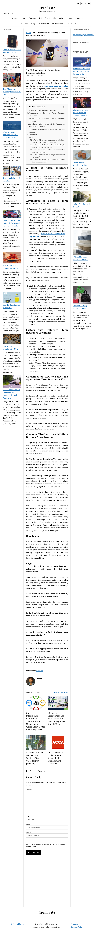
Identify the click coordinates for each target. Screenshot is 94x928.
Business (62, 18)
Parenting (32, 18)
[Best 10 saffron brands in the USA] (12, 258)
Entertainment (43, 23)
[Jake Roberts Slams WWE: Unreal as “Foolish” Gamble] (82, 103)
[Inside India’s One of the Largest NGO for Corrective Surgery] (82, 62)
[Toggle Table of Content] (62, 107)
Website (28, 832)
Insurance (79, 18)
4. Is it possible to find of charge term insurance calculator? (48, 156)
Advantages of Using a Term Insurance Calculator (47, 114)
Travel (47, 18)
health (14, 18)
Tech (40, 18)
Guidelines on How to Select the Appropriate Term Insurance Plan (47, 125)
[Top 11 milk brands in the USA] (12, 171)
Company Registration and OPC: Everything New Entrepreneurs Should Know (57, 718)
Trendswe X (76, 924)
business (39, 670)
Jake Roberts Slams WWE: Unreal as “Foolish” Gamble (80, 113)
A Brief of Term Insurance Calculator (43, 110)
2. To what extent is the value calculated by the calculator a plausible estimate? (48, 146)
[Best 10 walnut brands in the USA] (12, 339)
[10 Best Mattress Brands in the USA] (82, 242)
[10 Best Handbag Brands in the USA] (82, 295)
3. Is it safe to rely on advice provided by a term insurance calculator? (48, 151)
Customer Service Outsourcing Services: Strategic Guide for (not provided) (35, 758)
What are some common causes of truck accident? (10, 135)
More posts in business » (60, 692)
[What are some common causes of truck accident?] (12, 126)
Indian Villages (17, 924)
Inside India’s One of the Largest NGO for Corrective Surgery (81, 71)
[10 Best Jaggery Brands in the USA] (82, 155)
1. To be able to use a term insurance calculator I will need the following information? (48, 141)
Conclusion (33, 135)
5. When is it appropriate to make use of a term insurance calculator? (48, 161)
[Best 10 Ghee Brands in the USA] (12, 298)
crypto (23, 18)
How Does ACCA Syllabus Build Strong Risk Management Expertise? (56, 758)
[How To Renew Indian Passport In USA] (12, 41)
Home (70, 18)
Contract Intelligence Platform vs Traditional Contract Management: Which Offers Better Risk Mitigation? (35, 721)
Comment (29, 789)
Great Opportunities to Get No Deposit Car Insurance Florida (12, 223)
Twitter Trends (57, 23)
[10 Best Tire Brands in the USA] (82, 197)
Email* (28, 824)
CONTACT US (71, 23)
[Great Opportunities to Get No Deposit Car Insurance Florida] (12, 214)
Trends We (47, 7)
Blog (33, 23)
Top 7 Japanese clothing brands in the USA (12, 92)
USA (54, 18)
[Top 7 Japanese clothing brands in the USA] (12, 80)
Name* (28, 816)
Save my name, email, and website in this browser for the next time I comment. (45, 845)
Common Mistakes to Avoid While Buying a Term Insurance (47, 130)
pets (27, 23)
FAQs (31, 137)
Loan (20, 23)
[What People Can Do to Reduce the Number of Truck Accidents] (12, 381)
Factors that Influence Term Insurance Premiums (47, 119)
